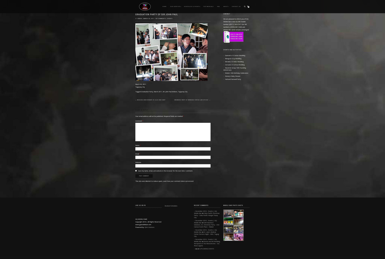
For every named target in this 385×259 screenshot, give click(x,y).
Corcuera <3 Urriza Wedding (235, 65)
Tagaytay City (182, 92)
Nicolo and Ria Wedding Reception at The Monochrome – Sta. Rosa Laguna (207, 243)
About (225, 6)
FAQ (218, 6)
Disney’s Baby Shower (232, 76)
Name (138, 145)
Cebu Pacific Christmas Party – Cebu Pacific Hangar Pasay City (207, 215)
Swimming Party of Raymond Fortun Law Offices (192, 100)
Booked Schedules (171, 206)
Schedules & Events (192, 6)
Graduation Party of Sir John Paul (156, 14)
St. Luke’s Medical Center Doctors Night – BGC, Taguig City (206, 234)
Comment (139, 121)
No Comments (161, 18)
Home (165, 6)
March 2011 (158, 92)
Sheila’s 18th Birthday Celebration (236, 73)
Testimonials (208, 6)
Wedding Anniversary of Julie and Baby (150, 100)
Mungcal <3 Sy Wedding (233, 59)
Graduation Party (147, 92)
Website (138, 162)
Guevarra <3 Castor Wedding (235, 55)
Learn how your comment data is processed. (178, 181)
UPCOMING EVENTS (207, 249)
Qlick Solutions (149, 227)
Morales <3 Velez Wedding (234, 62)
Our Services (175, 6)
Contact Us (236, 6)
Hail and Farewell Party (233, 79)
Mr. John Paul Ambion (170, 92)
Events (169, 18)
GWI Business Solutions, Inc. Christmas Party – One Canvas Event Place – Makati (206, 225)
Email (137, 154)
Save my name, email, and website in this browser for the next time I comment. (165, 171)
